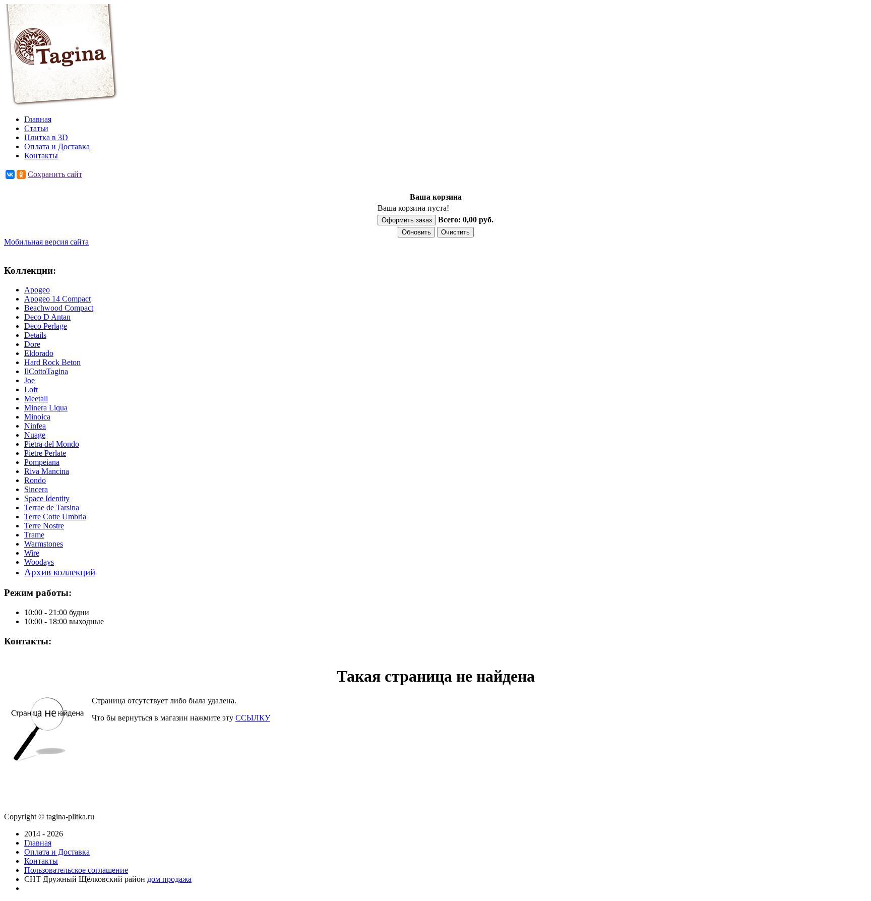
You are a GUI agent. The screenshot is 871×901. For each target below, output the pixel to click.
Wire (31, 553)
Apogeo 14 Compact (57, 298)
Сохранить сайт (55, 174)
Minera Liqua (46, 407)
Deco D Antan (47, 317)
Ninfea (35, 426)
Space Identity (47, 498)
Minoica (37, 416)
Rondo (35, 480)
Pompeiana (41, 462)
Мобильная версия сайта (46, 241)
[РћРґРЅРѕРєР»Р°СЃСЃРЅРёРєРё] (21, 174)
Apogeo (37, 289)
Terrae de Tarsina (51, 507)
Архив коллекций (59, 572)
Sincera (36, 489)
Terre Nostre (44, 525)
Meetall (36, 398)
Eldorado (38, 353)
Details (35, 335)
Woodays (39, 562)
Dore (32, 344)
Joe (29, 380)
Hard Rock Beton (52, 362)
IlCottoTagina (46, 371)
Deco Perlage (45, 326)
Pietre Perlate (45, 453)
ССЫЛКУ (252, 717)
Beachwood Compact (58, 308)
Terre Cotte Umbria (55, 516)
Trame (34, 534)
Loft (31, 389)
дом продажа (169, 879)
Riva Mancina (46, 471)
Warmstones (43, 543)
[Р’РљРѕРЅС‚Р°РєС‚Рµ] (10, 174)
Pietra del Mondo (51, 444)
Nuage (34, 435)
